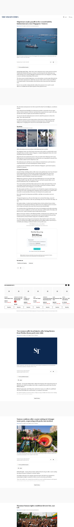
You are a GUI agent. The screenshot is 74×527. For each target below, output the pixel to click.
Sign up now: (19, 26)
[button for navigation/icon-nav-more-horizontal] (56, 62)
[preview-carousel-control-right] (55, 138)
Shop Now (9, 307)
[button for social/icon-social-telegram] (51, 62)
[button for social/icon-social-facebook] (53, 62)
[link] (10, 17)
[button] (65, 17)
